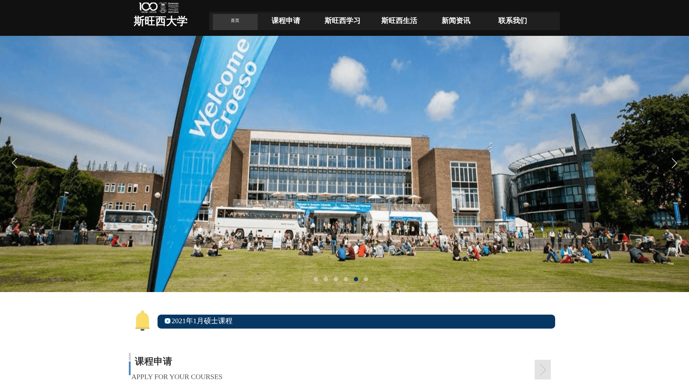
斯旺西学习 (343, 20)
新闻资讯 (456, 20)
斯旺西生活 (399, 20)
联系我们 (512, 20)
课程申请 (286, 20)
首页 (235, 20)
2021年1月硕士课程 (202, 321)
